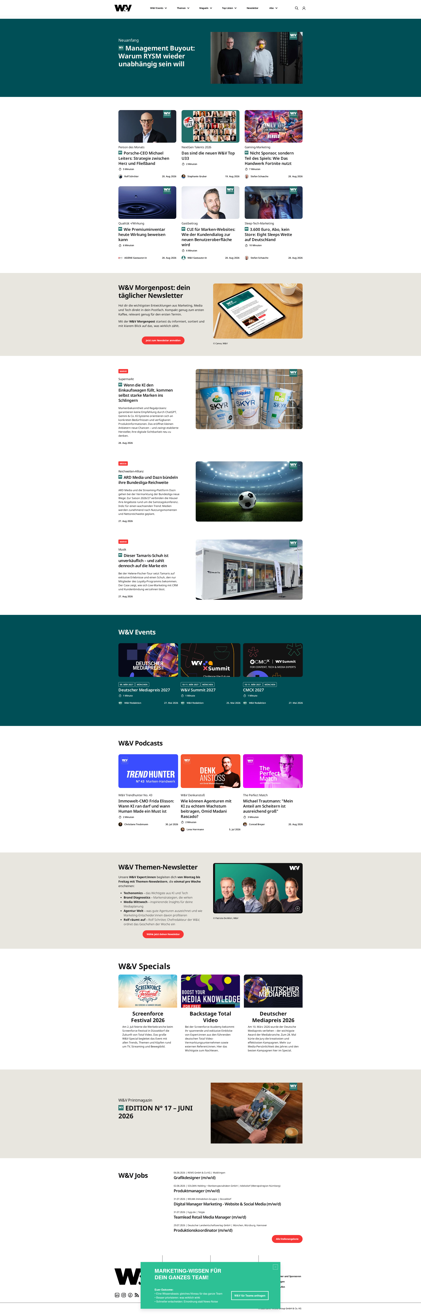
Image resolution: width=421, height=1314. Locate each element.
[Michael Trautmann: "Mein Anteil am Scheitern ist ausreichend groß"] (273, 771)
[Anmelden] (304, 8)
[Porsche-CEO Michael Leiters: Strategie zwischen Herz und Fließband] (147, 126)
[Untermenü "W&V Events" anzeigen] (165, 8)
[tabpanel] (148, 674)
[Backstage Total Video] (210, 1015)
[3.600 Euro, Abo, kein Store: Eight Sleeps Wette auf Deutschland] (274, 202)
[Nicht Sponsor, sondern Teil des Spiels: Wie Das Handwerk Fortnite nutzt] (274, 126)
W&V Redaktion (132, 702)
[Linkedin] (117, 1295)
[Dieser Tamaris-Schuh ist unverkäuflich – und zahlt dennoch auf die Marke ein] (249, 570)
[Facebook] (130, 1295)
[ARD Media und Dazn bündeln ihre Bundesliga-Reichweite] (249, 491)
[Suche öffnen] (296, 8)
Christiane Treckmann (136, 824)
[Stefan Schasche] (247, 176)
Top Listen (227, 8)
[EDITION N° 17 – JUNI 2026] (258, 1114)
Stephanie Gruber (197, 176)
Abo (271, 8)
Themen (181, 8)
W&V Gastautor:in (197, 257)
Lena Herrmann (195, 829)
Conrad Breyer (257, 824)
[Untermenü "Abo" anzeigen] (276, 8)
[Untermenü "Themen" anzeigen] (188, 8)
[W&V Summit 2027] (210, 660)
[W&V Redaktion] (120, 703)
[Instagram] (123, 1295)
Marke (123, 371)
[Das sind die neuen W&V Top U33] (210, 126)
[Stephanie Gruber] (184, 176)
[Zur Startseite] (135, 1276)
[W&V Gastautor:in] (184, 258)
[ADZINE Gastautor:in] (120, 258)
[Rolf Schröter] (120, 176)
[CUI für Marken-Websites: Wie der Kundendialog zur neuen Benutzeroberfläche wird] (210, 202)
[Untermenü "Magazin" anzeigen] (211, 8)
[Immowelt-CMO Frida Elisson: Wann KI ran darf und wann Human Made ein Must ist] (148, 771)
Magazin (203, 8)
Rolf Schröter (131, 176)
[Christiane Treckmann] (120, 824)
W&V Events (156, 8)
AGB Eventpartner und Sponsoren (282, 1276)
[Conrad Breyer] (245, 824)
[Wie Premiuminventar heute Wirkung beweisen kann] (147, 202)
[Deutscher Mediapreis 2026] (273, 1015)
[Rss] (136, 1295)
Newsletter (252, 8)
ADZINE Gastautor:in (135, 257)
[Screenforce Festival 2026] (147, 1015)
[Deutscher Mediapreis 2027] (148, 660)
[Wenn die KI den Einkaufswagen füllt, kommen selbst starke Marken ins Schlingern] (249, 399)
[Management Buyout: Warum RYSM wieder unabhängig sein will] (258, 58)
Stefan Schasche (259, 176)
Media (123, 463)
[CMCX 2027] (273, 660)
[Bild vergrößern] (297, 908)
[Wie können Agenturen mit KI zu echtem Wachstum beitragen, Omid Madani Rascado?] (210, 771)
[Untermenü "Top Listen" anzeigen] (235, 8)
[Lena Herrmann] (183, 829)
